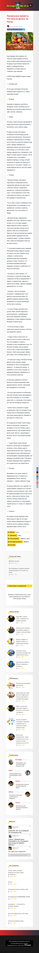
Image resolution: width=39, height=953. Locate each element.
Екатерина (18, 759)
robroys (17, 781)
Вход (23, 598)
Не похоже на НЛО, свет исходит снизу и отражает (15, 797)
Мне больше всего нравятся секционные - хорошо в (22, 807)
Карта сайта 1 (4, 952)
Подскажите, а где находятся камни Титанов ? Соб (21, 764)
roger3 (10, 770)
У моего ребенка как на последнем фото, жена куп (15, 775)
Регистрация (17, 598)
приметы (23, 538)
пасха (28, 538)
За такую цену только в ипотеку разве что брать (22, 786)
